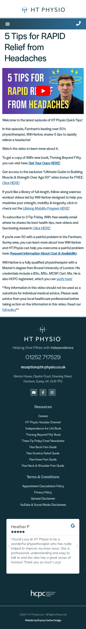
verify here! (64, 279)
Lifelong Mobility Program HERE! (46, 209)
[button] (7, 23)
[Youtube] (33, 392)
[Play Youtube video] (43, 91)
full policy (9, 310)
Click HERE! (10, 183)
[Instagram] (52, 392)
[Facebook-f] (43, 392)
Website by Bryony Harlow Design (43, 620)
